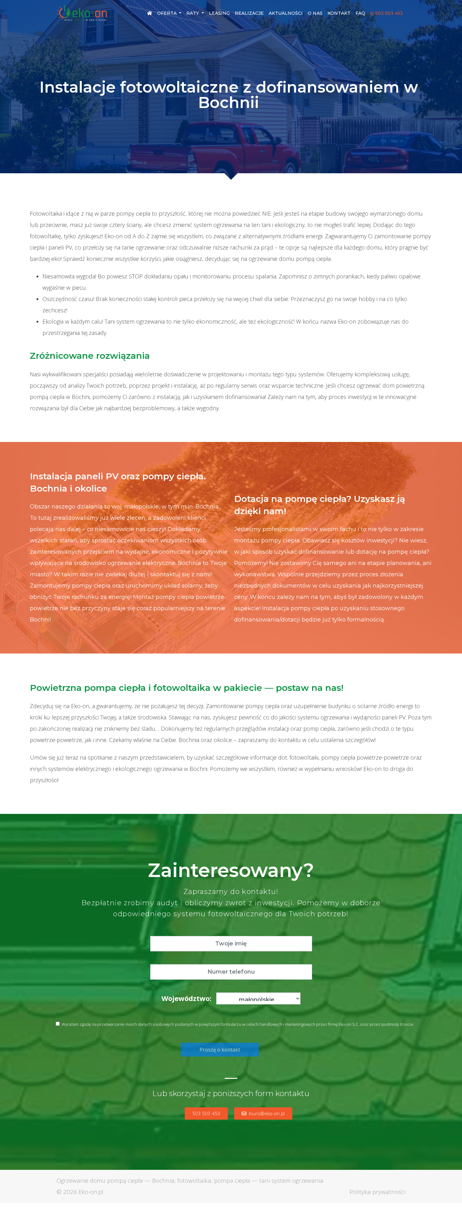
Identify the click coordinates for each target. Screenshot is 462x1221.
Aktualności (286, 13)
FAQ (360, 13)
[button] (206, 1113)
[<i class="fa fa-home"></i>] (150, 13)
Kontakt (338, 13)
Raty (193, 13)
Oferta (167, 13)
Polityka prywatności (377, 1192)
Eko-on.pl (91, 1192)
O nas (315, 13)
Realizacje (249, 13)
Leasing (219, 13)
